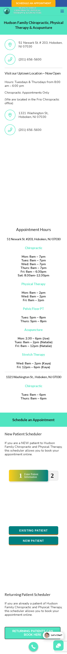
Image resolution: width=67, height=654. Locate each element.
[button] (62, 11)
